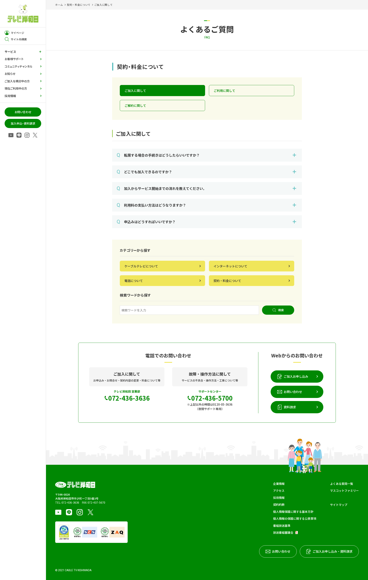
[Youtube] (10, 135)
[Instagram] (27, 135)
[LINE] (18, 135)
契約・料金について (78, 5)
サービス (10, 52)
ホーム (59, 5)
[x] (35, 135)
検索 (281, 310)
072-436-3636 (70, 502)
